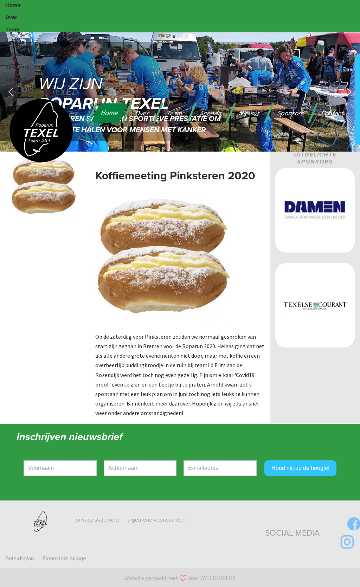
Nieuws (14, 54)
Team (12, 29)
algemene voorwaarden (157, 519)
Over (11, 16)
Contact (15, 78)
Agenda (15, 41)
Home (13, 4)
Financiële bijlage (64, 558)
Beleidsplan (19, 558)
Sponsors (17, 66)
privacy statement (97, 519)
